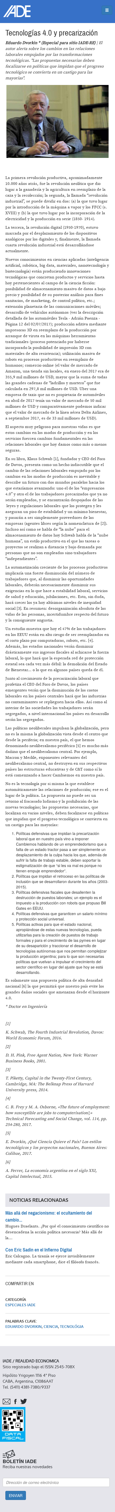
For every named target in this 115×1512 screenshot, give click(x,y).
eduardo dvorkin (23, 1326)
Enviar (15, 1495)
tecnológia (71, 1326)
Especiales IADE (20, 1305)
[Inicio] (16, 11)
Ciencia (51, 1326)
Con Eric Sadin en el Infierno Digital (38, 1250)
